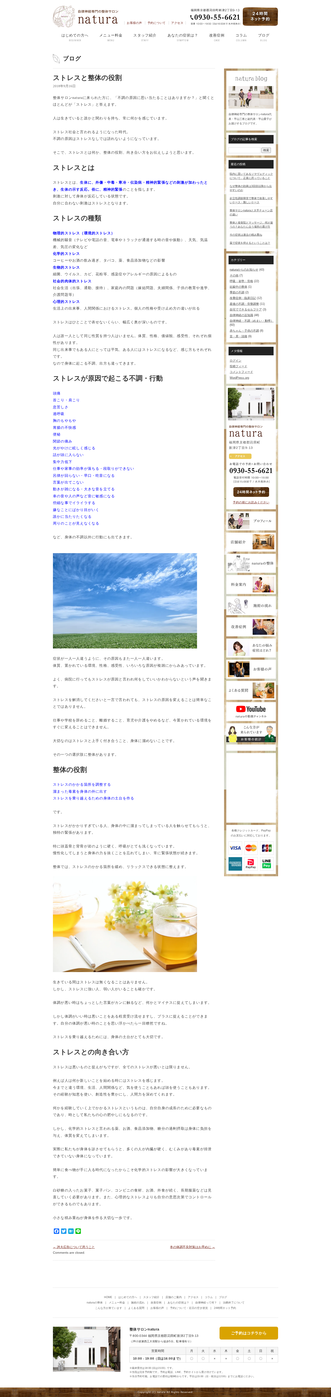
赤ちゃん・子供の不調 (244, 330)
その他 (234, 275)
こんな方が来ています (108, 1308)
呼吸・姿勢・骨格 (241, 281)
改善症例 (216, 37)
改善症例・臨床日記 (243, 298)
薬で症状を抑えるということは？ (250, 242)
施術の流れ (138, 1302)
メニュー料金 (110, 37)
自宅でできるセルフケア (246, 309)
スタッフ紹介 (144, 37)
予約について (156, 23)
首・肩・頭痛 (238, 336)
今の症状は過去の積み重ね (246, 234)
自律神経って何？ (206, 1302)
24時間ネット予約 (225, 1308)
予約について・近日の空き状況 (189, 1308)
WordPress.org (239, 377)
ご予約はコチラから (249, 1333)
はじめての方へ (74, 37)
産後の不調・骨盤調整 (244, 304)
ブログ (264, 37)
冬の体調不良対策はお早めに (192, 1247)
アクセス (177, 23)
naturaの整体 (95, 1302)
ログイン (235, 360)
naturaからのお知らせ (244, 269)
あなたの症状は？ (183, 37)
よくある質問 (136, 1308)
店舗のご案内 (174, 1297)
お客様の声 (134, 23)
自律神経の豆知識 (241, 315)
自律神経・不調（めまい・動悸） (252, 320)
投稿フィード (238, 366)
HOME (108, 1297)
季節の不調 (237, 292)
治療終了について (234, 1302)
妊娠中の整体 (238, 286)
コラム (241, 37)
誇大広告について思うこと (74, 1247)
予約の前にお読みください (251, 502)
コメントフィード (241, 372)
